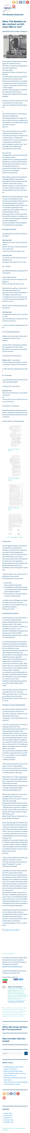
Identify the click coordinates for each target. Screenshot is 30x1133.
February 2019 (8, 1115)
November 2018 (8, 1122)
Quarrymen (5, 1014)
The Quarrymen (19, 1016)
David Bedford (8, 1007)
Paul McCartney (13, 1012)
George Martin (22, 1011)
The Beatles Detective (12, 15)
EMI (18, 1009)
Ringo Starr (11, 1014)
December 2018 (8, 1120)
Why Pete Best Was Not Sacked (13, 1071)
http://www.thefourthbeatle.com (12, 966)
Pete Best (20, 1012)
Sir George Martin (19, 1014)
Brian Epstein (13, 1009)
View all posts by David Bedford (16, 1001)
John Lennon (5, 1012)
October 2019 (8, 1113)
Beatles (7, 1009)
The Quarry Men (11, 1016)
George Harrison (14, 1011)
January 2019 (8, 1118)
